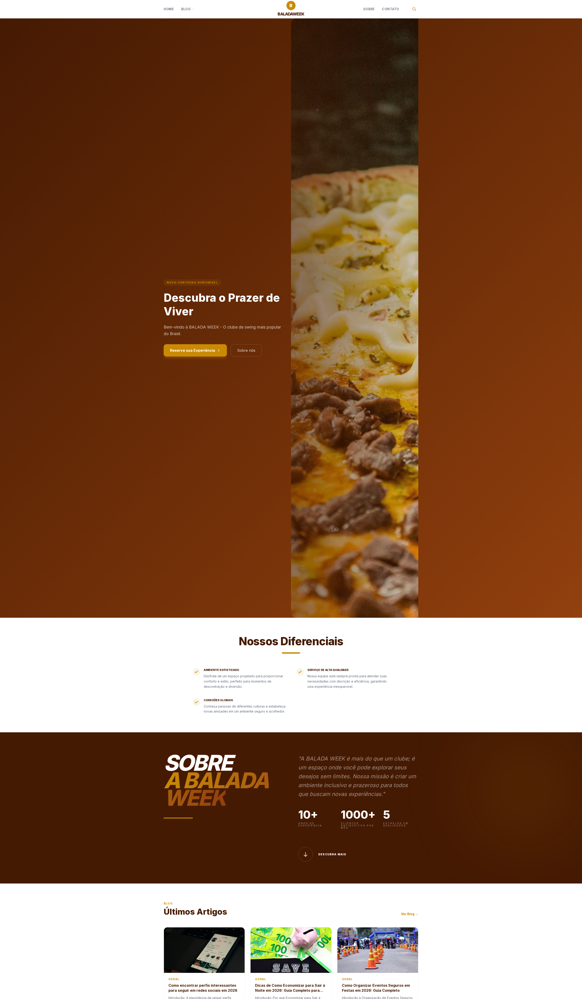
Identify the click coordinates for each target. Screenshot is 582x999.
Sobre (369, 9)
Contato (390, 9)
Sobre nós (246, 350)
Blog (186, 9)
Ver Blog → (409, 914)
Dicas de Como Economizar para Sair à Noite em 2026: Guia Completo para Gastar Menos (290, 990)
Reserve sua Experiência (192, 350)
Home (169, 9)
